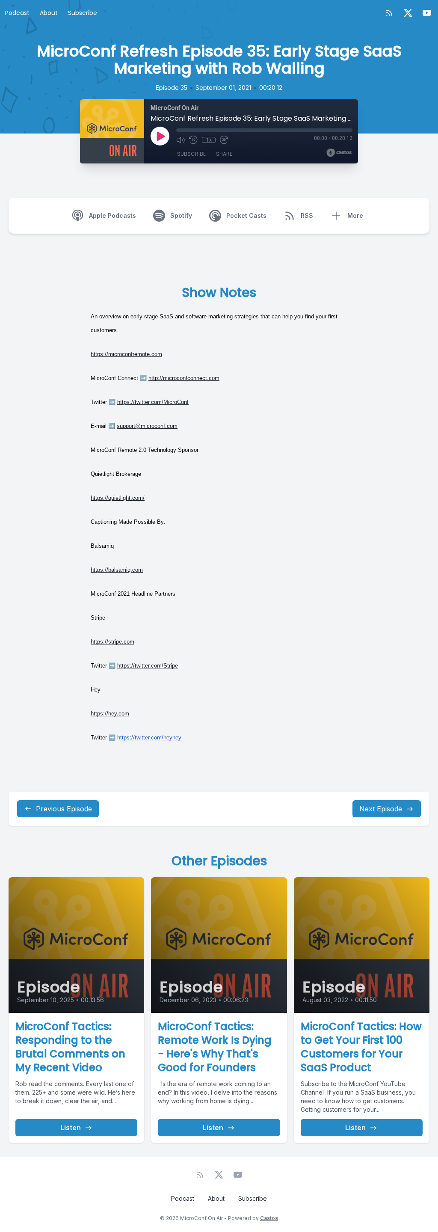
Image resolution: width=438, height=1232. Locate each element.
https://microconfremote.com (126, 354)
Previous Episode (64, 809)
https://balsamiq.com (117, 570)
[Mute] (180, 140)
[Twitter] (408, 13)
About (49, 13)
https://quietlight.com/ (118, 498)
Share (224, 153)
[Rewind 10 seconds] (193, 140)
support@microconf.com (147, 426)
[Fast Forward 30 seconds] (224, 140)
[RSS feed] (389, 13)
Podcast (17, 13)
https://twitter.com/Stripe (147, 665)
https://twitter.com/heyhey (149, 737)
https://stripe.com (112, 641)
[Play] (160, 136)
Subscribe (82, 13)
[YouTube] (427, 13)
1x (209, 140)
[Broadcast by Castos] (339, 152)
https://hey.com (110, 713)
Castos (269, 1218)
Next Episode (380, 809)
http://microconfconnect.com (183, 378)
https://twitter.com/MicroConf (153, 402)
